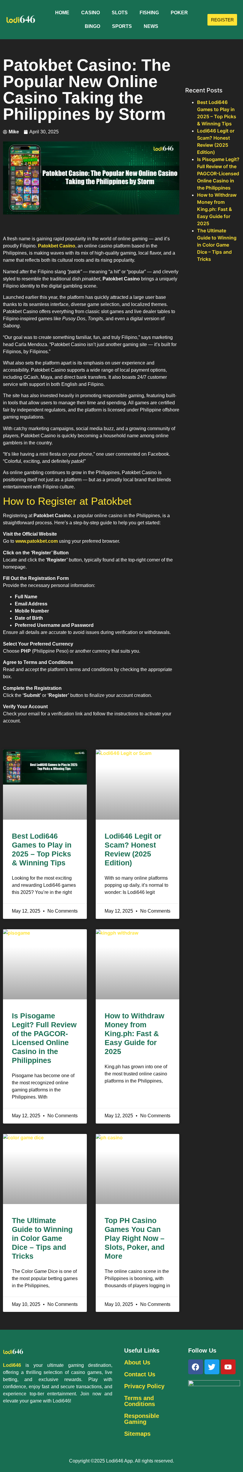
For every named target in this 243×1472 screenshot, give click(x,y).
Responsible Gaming (141, 1419)
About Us (137, 1362)
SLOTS (120, 12)
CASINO (90, 12)
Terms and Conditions (139, 1401)
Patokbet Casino (56, 245)
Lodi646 (12, 1365)
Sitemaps (137, 1433)
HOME (62, 12)
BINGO (92, 26)
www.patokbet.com (36, 541)
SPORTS (122, 26)
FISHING (149, 12)
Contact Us (139, 1374)
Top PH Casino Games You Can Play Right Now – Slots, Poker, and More (134, 1238)
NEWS (151, 26)
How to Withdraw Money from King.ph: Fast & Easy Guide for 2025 (134, 1034)
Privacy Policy (144, 1386)
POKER (179, 12)
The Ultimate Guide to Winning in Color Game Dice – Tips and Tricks (42, 1238)
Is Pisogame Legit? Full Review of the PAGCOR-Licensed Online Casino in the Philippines (218, 173)
